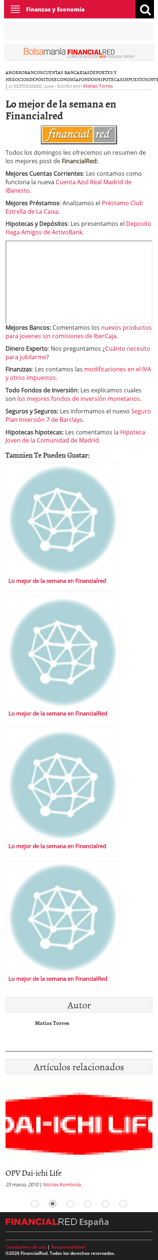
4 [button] (87, 1203)
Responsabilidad (68, 1247)
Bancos (34, 72)
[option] (79, 1137)
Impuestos (135, 79)
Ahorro (15, 72)
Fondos (88, 79)
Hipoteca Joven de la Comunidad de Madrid (75, 436)
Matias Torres (98, 86)
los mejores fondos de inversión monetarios (78, 399)
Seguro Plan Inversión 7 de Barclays (78, 415)
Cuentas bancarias (66, 72)
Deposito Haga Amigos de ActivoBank (78, 228)
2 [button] (52, 1203)
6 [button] (123, 1203)
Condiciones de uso (26, 1247)
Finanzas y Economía (55, 9)
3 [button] (70, 1203)
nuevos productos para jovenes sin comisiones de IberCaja (79, 331)
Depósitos (41, 79)
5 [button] (105, 1203)
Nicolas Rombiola (62, 1184)
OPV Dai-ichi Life (34, 1172)
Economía (66, 79)
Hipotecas (109, 79)
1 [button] (35, 1203)
